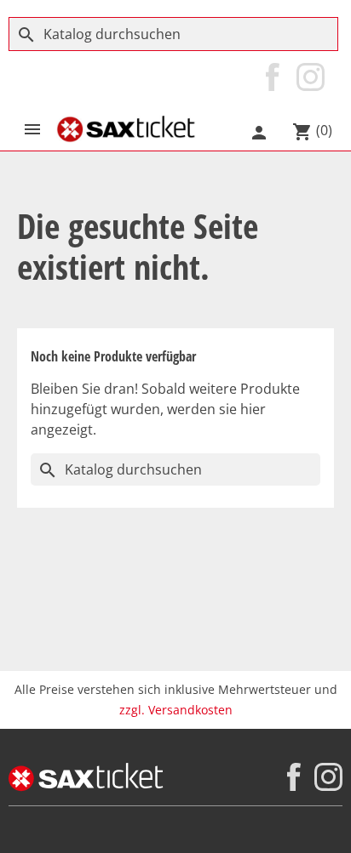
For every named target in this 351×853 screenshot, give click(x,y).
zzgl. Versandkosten (176, 710)
